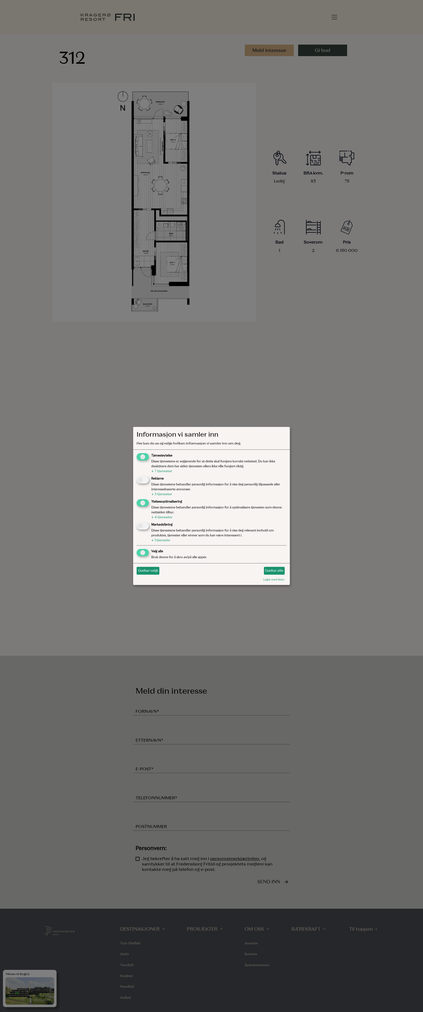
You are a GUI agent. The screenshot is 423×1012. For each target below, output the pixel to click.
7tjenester (161, 471)
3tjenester (161, 494)
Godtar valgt (148, 570)
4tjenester (161, 517)
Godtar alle (274, 570)
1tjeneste (160, 540)
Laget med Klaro (273, 579)
